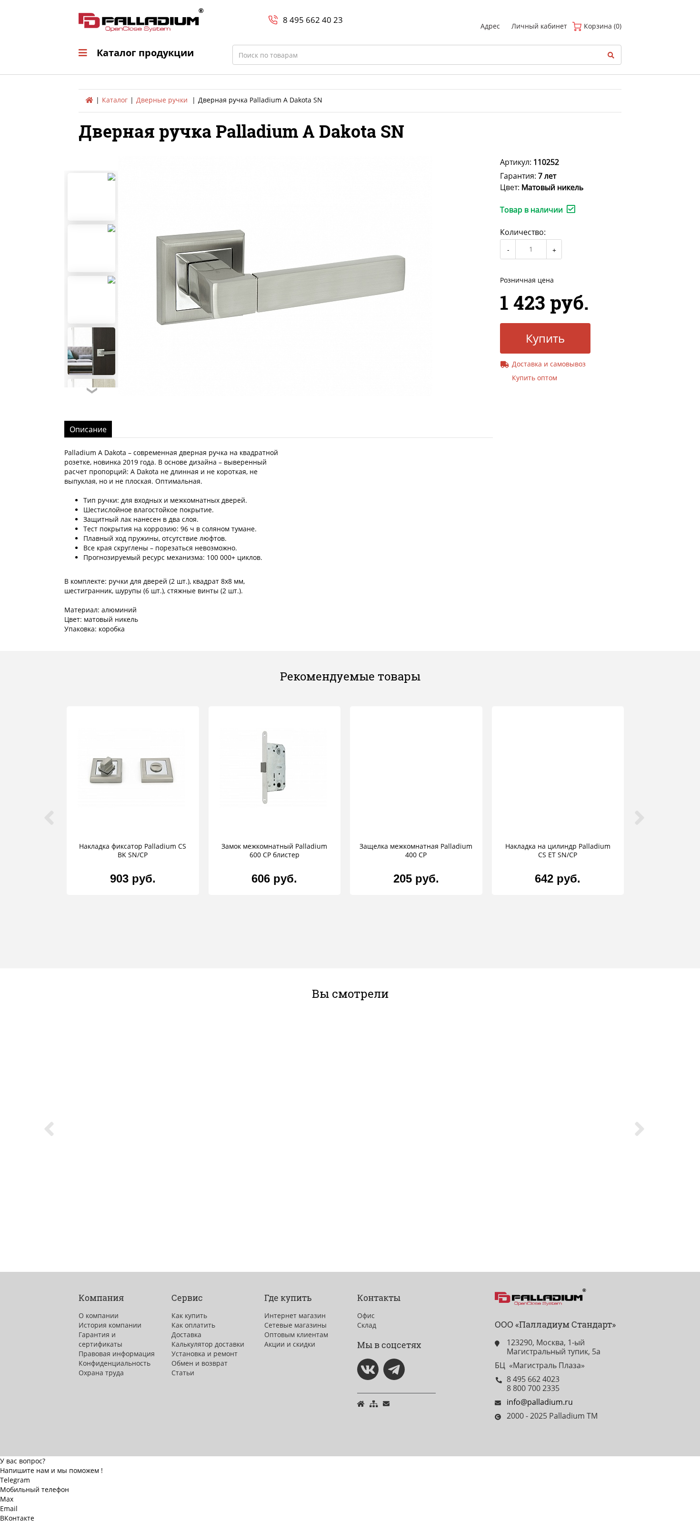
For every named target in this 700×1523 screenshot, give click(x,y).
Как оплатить (193, 1325)
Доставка (186, 1334)
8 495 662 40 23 (313, 19)
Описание (88, 429)
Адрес (490, 25)
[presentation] (55, 822)
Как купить (189, 1315)
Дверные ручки (162, 99)
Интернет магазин (295, 1315)
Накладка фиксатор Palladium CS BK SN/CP (132, 850)
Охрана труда (101, 1372)
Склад (366, 1325)
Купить (545, 338)
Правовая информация (117, 1353)
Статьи (182, 1372)
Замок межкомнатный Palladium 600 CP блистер (274, 850)
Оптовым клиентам (296, 1334)
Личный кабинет (539, 25)
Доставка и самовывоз (549, 363)
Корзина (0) (601, 25)
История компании (110, 1325)
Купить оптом (534, 377)
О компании (99, 1315)
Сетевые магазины (295, 1325)
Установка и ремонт (204, 1353)
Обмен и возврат (199, 1363)
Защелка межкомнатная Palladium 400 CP (416, 850)
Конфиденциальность (114, 1363)
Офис (366, 1315)
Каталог (115, 99)
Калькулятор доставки (207, 1344)
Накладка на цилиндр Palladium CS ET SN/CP (557, 850)
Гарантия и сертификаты (100, 1339)
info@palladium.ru (540, 1402)
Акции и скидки (289, 1344)
